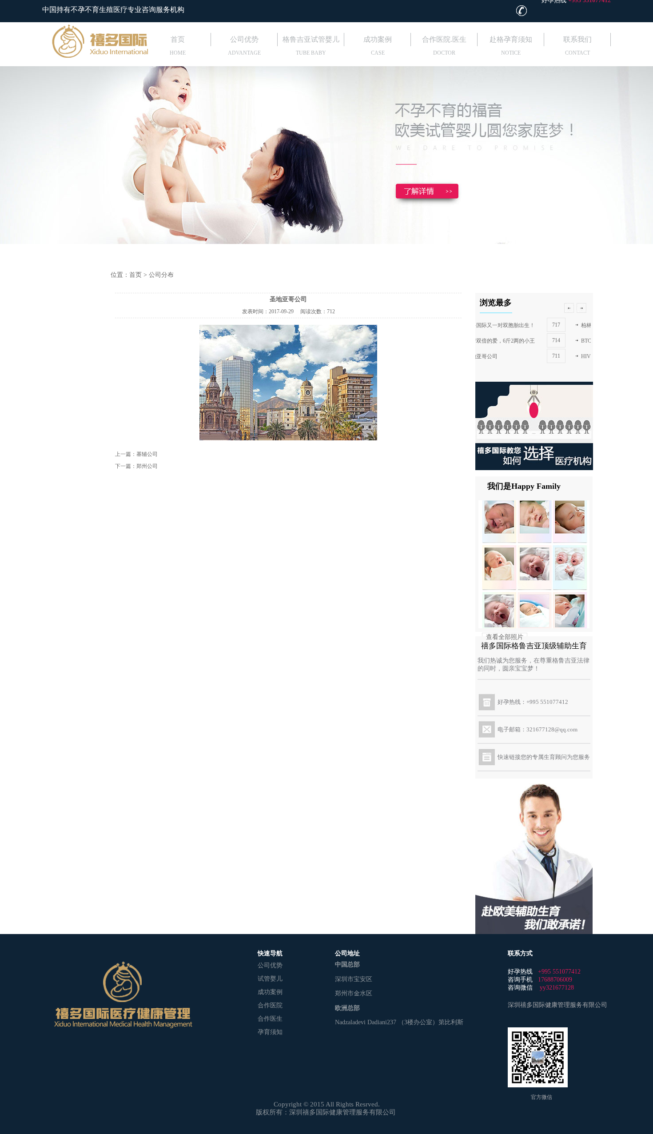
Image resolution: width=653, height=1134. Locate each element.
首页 (178, 39)
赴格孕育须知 (511, 39)
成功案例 (377, 39)
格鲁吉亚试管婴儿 (311, 39)
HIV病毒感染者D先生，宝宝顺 (522, 356)
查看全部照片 (504, 637)
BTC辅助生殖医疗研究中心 (518, 341)
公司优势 (244, 39)
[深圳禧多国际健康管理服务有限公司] (76, 56)
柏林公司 (497, 325)
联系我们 (577, 39)
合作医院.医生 (444, 39)
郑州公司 (147, 466)
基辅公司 (147, 454)
